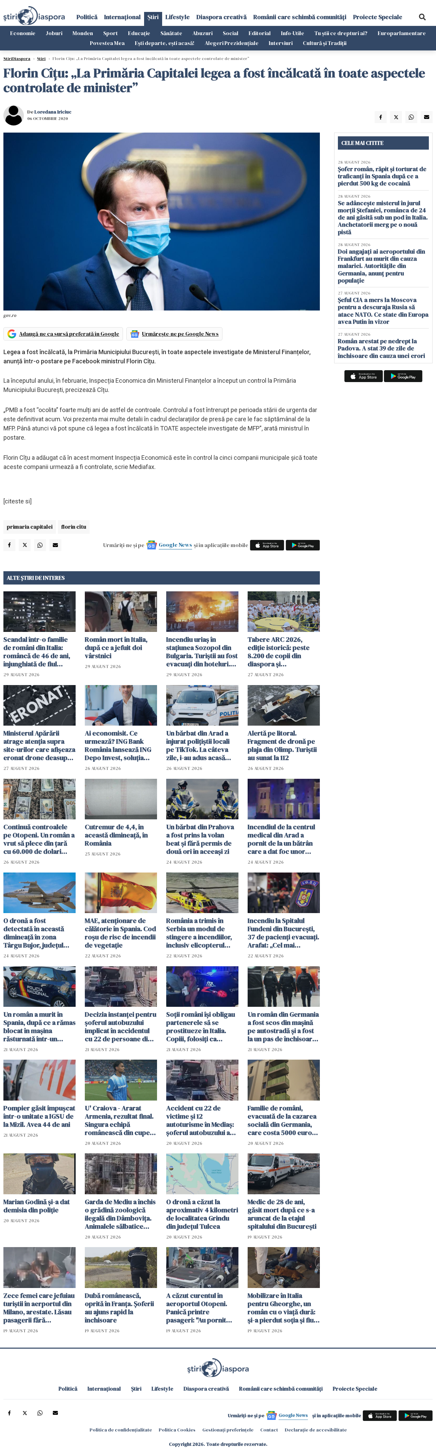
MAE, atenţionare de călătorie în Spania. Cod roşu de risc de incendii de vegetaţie (120, 932)
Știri (153, 17)
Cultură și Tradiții (324, 43)
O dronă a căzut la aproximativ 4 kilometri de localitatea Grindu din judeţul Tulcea (202, 1214)
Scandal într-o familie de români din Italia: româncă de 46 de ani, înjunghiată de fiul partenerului (36, 651)
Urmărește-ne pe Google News (180, 333)
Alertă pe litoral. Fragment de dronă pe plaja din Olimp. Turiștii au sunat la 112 (282, 745)
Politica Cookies (177, 1429)
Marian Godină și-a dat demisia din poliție (36, 1206)
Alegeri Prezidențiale (232, 43)
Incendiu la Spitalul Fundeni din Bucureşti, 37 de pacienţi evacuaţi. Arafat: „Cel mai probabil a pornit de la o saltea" (283, 932)
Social (230, 33)
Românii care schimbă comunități (299, 17)
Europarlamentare (402, 33)
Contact (269, 1429)
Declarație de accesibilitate (316, 1429)
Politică (87, 17)
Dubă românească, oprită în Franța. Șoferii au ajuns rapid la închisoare (119, 1307)
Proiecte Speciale (377, 17)
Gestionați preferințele (227, 1429)
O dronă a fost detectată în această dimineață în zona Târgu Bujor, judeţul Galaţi (33, 932)
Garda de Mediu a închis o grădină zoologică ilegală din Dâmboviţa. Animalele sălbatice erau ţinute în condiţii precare (120, 1214)
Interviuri (281, 43)
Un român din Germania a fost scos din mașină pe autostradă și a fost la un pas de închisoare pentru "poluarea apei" (283, 1026)
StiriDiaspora (16, 58)
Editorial (260, 33)
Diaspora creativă (222, 17)
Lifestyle (178, 17)
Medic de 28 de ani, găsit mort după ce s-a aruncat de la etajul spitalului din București (282, 1214)
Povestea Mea (107, 43)
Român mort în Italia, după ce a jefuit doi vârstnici (116, 647)
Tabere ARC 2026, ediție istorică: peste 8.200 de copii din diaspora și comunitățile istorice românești (279, 651)
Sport (110, 33)
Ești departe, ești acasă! (164, 43)
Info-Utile (292, 33)
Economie (22, 33)
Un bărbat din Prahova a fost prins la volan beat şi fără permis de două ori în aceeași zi (200, 839)
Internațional (122, 17)
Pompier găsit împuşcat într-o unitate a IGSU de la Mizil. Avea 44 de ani (39, 1116)
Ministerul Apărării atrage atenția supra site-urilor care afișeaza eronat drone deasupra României (39, 745)
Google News (175, 544)
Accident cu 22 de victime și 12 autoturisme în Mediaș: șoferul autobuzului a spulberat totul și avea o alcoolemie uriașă (202, 1120)
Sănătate (171, 33)
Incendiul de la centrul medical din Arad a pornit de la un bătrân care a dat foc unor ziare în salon (281, 839)
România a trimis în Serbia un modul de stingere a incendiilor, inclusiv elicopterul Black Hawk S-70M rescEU (199, 932)
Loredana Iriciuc (53, 111)
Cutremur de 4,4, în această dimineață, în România (116, 835)
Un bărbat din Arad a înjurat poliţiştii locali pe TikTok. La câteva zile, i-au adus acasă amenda (198, 745)
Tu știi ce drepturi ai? (341, 33)
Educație (139, 33)
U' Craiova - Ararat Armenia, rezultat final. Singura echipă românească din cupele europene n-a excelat (120, 1120)
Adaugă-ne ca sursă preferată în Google (69, 333)
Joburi (54, 33)
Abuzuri (202, 33)
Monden (83, 33)
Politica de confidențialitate (121, 1429)
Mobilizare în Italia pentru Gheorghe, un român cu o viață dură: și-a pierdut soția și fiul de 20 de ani (281, 1307)
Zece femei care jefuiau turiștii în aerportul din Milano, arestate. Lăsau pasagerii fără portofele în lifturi (39, 1307)
